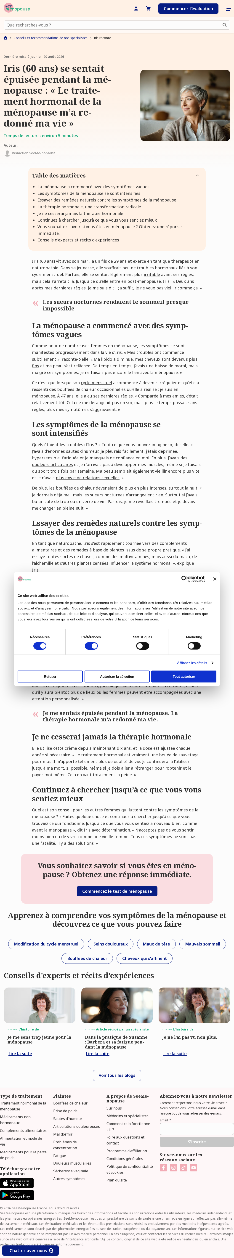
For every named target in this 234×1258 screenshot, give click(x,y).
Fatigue (59, 1155)
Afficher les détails (192, 663)
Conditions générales (124, 1158)
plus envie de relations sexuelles (88, 477)
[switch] (91, 645)
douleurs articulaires (52, 464)
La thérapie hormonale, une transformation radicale (89, 206)
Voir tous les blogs (117, 1075)
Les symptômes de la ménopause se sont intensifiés (88, 193)
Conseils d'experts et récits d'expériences (78, 240)
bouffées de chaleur (76, 389)
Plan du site (116, 1180)
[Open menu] (228, 9)
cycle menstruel (96, 382)
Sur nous (114, 1108)
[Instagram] (173, 1167)
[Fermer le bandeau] (214, 578)
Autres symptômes (69, 1178)
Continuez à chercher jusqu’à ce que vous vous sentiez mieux (97, 220)
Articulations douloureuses (76, 1126)
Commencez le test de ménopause (117, 891)
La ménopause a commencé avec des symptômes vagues (93, 186)
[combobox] (117, 25)
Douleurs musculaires (72, 1163)
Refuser (50, 676)
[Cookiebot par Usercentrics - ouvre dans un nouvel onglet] (185, 578)
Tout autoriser (184, 676)
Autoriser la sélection (117, 676)
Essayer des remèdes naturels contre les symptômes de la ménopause (106, 200)
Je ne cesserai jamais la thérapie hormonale (80, 213)
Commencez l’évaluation (188, 8)
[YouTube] (193, 1167)
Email (165, 1120)
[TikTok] (183, 1167)
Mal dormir (62, 1134)
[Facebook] (163, 1167)
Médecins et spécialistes (127, 1115)
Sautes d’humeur (67, 1118)
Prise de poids (65, 1110)
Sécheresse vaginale (70, 1170)
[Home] (17, 8)
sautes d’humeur (82, 451)
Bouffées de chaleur (70, 1103)
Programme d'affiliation (126, 1150)
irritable (152, 274)
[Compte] (136, 8)
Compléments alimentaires (23, 1130)
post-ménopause (144, 281)
